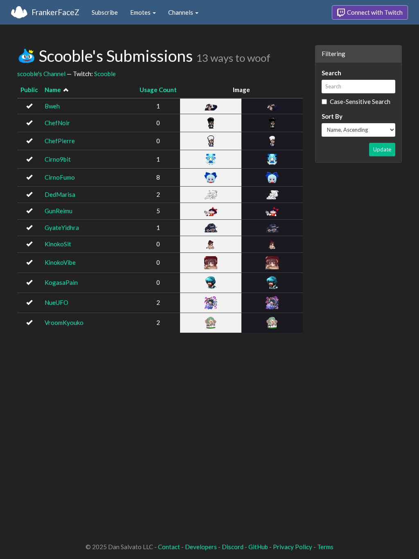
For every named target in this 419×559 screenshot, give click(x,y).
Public (29, 89)
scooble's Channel (41, 73)
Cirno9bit (58, 159)
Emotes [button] (141, 12)
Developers (201, 546)
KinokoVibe (60, 262)
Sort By (332, 116)
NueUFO (56, 302)
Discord (232, 546)
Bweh (52, 106)
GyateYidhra (62, 227)
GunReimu (58, 210)
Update (382, 149)
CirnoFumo (60, 177)
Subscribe (105, 12)
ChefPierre (60, 140)
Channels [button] (181, 12)
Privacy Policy (292, 546)
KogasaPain (61, 282)
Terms (325, 546)
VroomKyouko (64, 322)
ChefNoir (57, 122)
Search (331, 73)
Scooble (105, 73)
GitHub (258, 546)
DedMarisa (60, 194)
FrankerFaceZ (55, 12)
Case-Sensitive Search (360, 101)
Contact (169, 546)
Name (53, 89)
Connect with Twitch (374, 12)
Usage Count (158, 89)
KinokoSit (58, 244)
